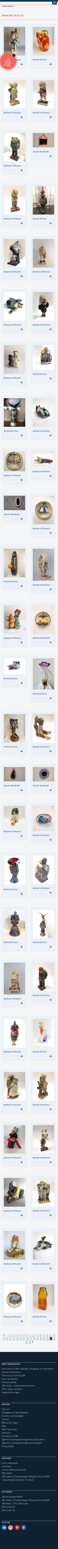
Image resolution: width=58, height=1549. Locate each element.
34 (54, 1338)
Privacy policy (8, 1446)
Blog (4, 1426)
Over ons (6, 1409)
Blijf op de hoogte (10, 1422)
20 (7, 1338)
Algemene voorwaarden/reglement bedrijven (22, 1443)
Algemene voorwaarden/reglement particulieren (23, 1439)
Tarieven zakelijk (9, 1382)
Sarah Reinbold (41, 151)
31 (44, 1338)
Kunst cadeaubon (10, 1463)
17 (50, 1335)
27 (31, 1338)
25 (24, 1338)
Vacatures (6, 1432)
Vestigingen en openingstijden (15, 1412)
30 (41, 1338)
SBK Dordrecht (8, 1507)
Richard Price (40, 59)
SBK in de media (9, 1429)
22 (14, 1338)
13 (37, 1335)
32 (47, 1338)
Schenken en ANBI (10, 1436)
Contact (5, 1419)
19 (4, 1338)
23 (17, 1338)
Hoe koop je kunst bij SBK (13, 1375)
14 (40, 1335)
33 (51, 1338)
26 (27, 1338)
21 (10, 1338)
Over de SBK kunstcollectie (14, 1469)
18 (54, 1335)
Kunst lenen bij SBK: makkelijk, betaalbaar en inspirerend (27, 1368)
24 (20, 1338)
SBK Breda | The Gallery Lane (15, 1503)
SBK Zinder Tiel (8, 1510)
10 (27, 1335)
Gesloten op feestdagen (13, 1416)
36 (30, 1342)
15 (44, 1335)
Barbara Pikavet (12, 112)
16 (47, 1335)
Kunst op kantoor (10, 1379)
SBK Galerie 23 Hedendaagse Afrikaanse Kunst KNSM (26, 1476)
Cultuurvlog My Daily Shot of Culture (18, 1480)
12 (33, 1335)
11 (30, 1335)
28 (34, 1338)
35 (26, 1342)
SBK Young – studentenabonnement (18, 1385)
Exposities (6, 1466)
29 (37, 1338)
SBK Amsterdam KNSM (12, 1497)
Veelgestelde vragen (11, 1392)
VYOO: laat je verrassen (12, 1389)
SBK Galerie (7, 1473)
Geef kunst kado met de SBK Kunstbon (8, 62)
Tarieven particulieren (11, 1372)
